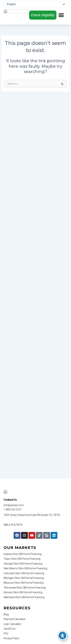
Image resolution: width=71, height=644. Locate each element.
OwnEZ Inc (10, 628)
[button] (61, 15)
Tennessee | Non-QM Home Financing (25, 587)
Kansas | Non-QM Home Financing (23, 592)
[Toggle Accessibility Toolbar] (62, 635)
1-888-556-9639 (12, 509)
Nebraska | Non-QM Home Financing (24, 597)
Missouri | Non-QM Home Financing (24, 582)
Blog (6, 614)
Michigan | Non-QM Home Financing (24, 577)
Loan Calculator (12, 624)
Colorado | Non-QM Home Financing (24, 573)
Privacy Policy (11, 638)
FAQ (6, 633)
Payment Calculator (15, 619)
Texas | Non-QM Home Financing (22, 558)
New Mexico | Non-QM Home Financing (25, 568)
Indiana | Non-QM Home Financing (23, 554)
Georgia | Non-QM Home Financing (23, 563)
